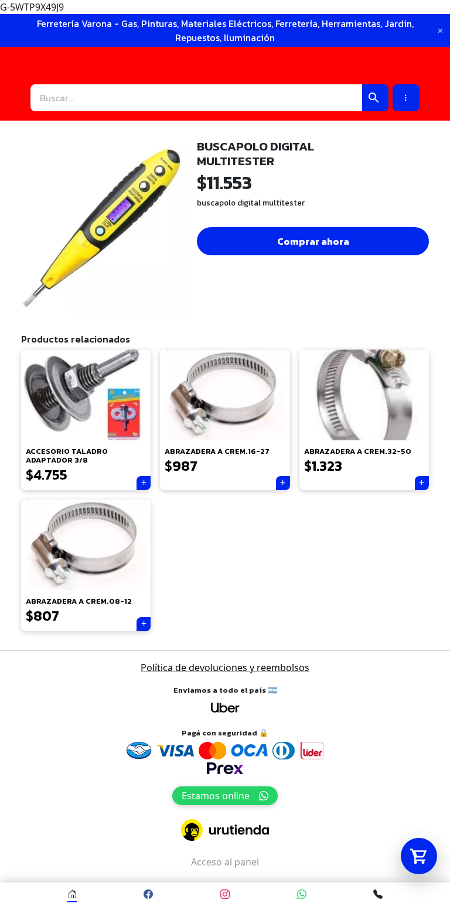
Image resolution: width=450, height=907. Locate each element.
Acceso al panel (225, 861)
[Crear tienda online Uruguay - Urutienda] (225, 830)
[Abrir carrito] (419, 856)
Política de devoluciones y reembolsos (225, 667)
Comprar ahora (313, 241)
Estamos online (216, 795)
